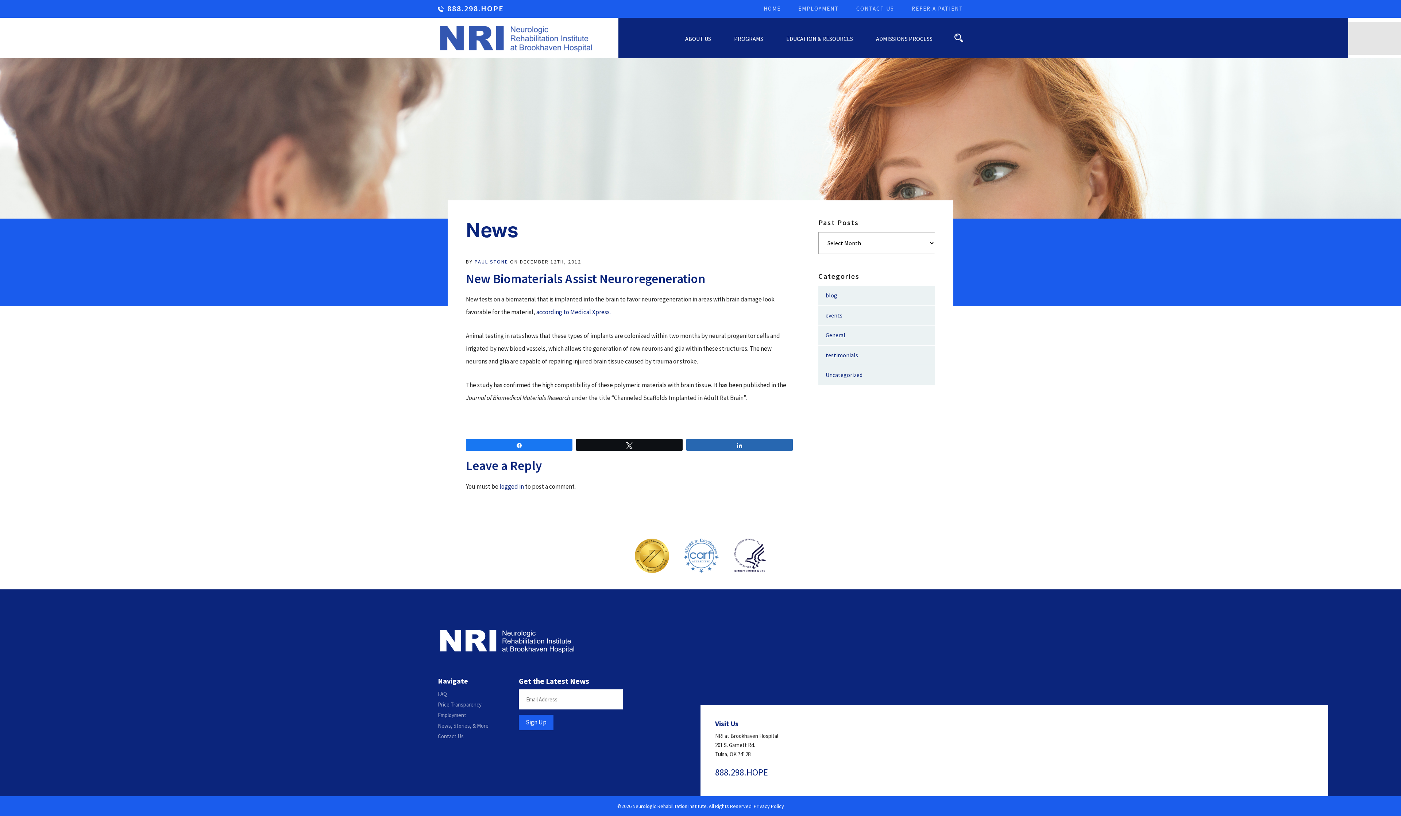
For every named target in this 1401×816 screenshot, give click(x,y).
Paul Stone (491, 261)
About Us (698, 38)
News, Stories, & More (463, 725)
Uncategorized (844, 374)
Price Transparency (460, 704)
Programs (748, 38)
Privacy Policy (769, 806)
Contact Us (875, 8)
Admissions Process (904, 38)
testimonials (842, 355)
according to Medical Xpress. (573, 312)
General (835, 335)
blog (831, 295)
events (834, 315)
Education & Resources (819, 38)
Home (772, 8)
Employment (818, 8)
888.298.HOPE (475, 8)
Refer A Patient (937, 8)
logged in (511, 486)
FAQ (442, 693)
